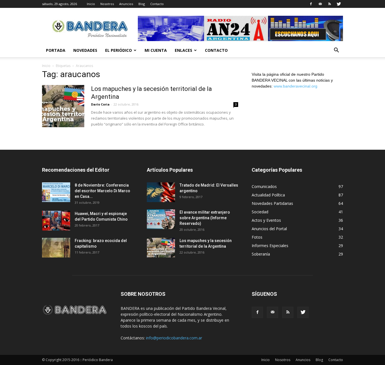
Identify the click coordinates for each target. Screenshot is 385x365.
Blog (141, 4)
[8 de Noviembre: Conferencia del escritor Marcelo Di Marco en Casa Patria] (56, 192)
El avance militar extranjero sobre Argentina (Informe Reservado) (205, 218)
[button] (336, 50)
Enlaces (183, 50)
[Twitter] (339, 4)
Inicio (91, 4)
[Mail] (320, 4)
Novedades (85, 50)
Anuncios (126, 4)
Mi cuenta (156, 50)
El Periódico (118, 50)
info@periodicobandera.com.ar (174, 338)
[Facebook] (311, 4)
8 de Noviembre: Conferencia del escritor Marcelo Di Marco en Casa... (102, 191)
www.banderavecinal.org (295, 86)
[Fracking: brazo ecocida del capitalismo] (56, 247)
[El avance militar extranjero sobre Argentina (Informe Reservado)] (161, 219)
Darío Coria (100, 104)
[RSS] (329, 4)
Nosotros (107, 4)
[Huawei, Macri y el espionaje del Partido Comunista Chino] (56, 220)
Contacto (157, 4)
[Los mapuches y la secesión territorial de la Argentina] (63, 106)
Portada (55, 50)
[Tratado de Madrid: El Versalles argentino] (161, 192)
